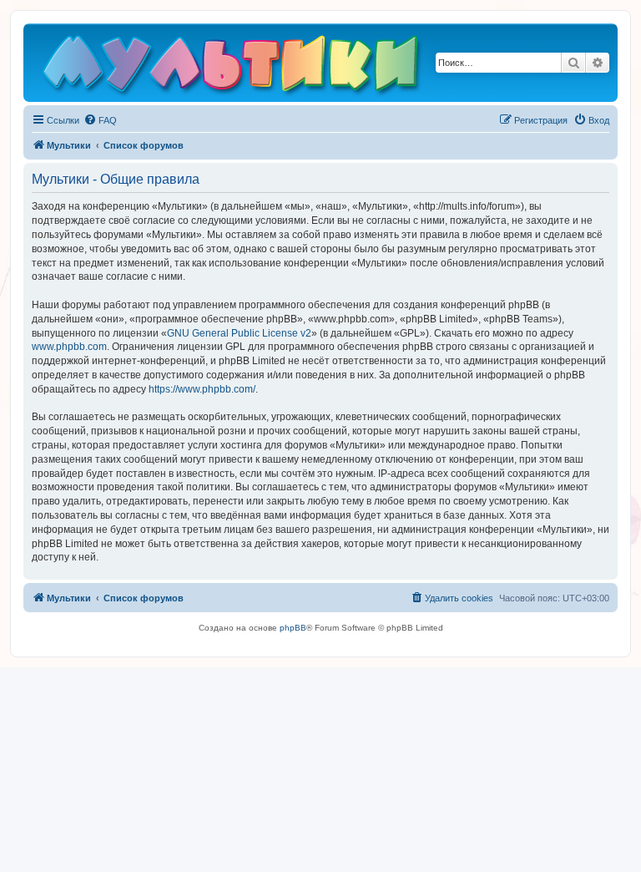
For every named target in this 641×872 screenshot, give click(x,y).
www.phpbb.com (69, 346)
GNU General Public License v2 (239, 333)
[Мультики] (233, 67)
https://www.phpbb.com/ (202, 389)
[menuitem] (100, 120)
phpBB (293, 627)
